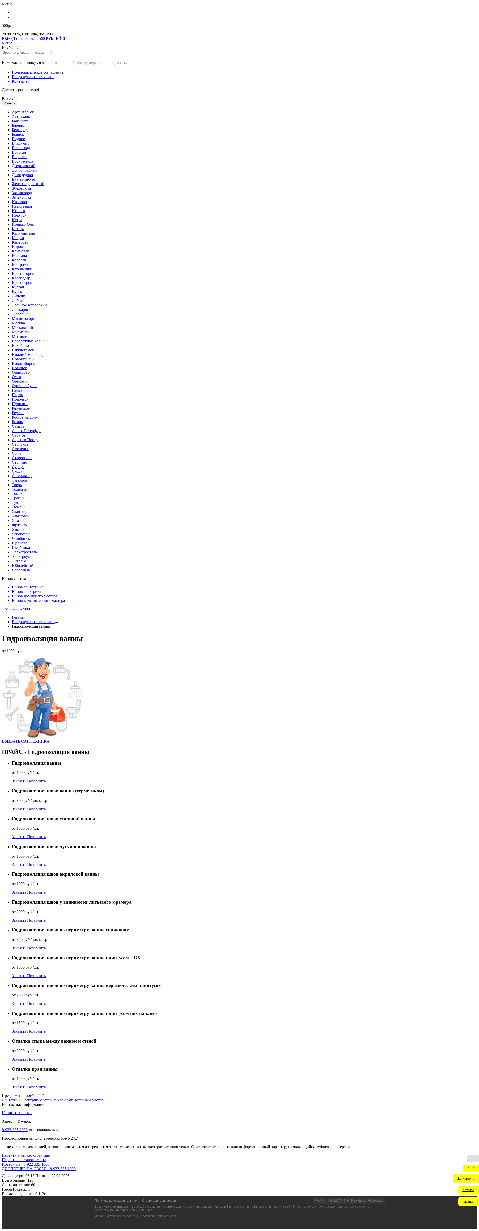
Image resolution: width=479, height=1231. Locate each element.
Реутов (18, 413)
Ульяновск (21, 516)
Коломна (19, 255)
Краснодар (21, 278)
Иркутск (19, 215)
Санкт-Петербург (26, 431)
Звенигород (22, 193)
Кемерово (20, 242)
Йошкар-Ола (23, 224)
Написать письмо (17, 1113)
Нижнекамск (23, 350)
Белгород (20, 130)
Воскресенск (23, 161)
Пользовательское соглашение (37, 72)
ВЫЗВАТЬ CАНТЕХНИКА (26, 741)
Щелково (19, 543)
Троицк (18, 498)
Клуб (10, 98)
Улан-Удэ (19, 511)
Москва (18, 323)
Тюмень (18, 507)
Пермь (17, 395)
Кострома (20, 264)
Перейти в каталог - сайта (24, 1160)
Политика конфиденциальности (117, 1200)
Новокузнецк (23, 359)
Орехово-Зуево (24, 386)
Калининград (23, 233)
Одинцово (21, 372)
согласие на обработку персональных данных (88, 62)
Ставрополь (22, 458)
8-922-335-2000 (15, 1130)
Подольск (20, 399)
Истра (17, 220)
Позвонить (36, 781)
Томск (17, 494)
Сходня (18, 471)
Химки (18, 529)
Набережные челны (28, 341)
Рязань (17, 422)
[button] (466, 1178)
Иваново (19, 202)
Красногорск (23, 273)
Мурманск (21, 332)
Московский (22, 327)
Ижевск (18, 211)
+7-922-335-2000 (16, 609)
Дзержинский (23, 166)
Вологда (19, 152)
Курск (17, 291)
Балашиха (20, 121)
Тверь (17, 485)
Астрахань (21, 116)
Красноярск (22, 282)
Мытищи (19, 336)
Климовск (20, 251)
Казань (18, 229)
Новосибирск (23, 363)
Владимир (20, 143)
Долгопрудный (25, 170)
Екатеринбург (24, 179)
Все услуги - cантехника (33, 77)
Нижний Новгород (28, 354)
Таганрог (20, 480)
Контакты (20, 81)
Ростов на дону (25, 417)
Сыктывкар (22, 476)
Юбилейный (22, 565)
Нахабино (20, 345)
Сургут (18, 467)
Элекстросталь (24, 552)
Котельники (22, 269)
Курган (18, 287)
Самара (18, 426)
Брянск (18, 134)
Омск (16, 377)
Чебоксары (21, 534)
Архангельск (23, 112)
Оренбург (20, 381)
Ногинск (19, 368)
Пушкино (20, 404)
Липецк (18, 296)
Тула (16, 502)
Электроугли (23, 556)
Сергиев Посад (25, 440)
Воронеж (19, 157)
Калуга (18, 238)
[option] (244, 112)
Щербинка (21, 547)
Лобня (17, 300)
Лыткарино (21, 309)
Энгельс (19, 561)
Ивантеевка (22, 206)
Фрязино (19, 525)
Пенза (17, 390)
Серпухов (20, 444)
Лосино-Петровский (29, 305)
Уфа (15, 520)
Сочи (16, 453)
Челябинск (21, 538)
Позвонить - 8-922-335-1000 (25, 1164)
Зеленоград (21, 197)
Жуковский (21, 188)
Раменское (21, 408)
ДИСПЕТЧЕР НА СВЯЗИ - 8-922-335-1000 (39, 1169)
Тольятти (19, 489)
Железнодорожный (28, 184)
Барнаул (18, 125)
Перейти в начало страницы (26, 1155)
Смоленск (20, 449)
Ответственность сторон (159, 1200)
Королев (19, 260)
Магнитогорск (24, 318)
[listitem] (12, 1100)
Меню (7, 4)
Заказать (19, 781)
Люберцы (20, 314)
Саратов (19, 435)
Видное (18, 139)
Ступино (19, 462)
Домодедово (22, 175)
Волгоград (21, 148)
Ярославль (21, 570)
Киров (17, 247)
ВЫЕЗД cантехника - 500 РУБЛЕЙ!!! (33, 38)
